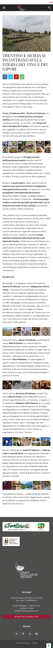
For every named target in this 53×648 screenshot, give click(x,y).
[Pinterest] (16, 76)
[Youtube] (36, 633)
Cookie (34, 643)
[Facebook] (4, 76)
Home (4, 13)
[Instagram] (23, 633)
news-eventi (13, 13)
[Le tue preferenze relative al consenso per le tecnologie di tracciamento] (48, 645)
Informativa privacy (23, 643)
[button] (4, 7)
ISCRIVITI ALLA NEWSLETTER (26, 616)
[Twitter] (10, 76)
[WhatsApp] (21, 76)
